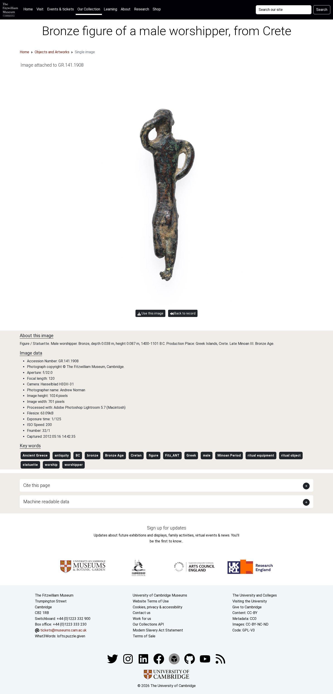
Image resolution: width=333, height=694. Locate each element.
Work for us (142, 619)
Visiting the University (249, 601)
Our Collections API (148, 624)
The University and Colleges (254, 595)
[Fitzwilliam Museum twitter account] (113, 658)
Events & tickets (60, 9)
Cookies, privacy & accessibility (157, 607)
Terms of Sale (144, 636)
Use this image (152, 313)
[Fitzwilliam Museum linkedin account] (159, 658)
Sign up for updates (166, 528)
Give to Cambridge (247, 607)
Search (321, 9)
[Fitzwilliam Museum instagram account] (128, 658)
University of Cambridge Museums (160, 595)
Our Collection (88, 9)
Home (29, 9)
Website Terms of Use (151, 601)
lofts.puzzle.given (71, 636)
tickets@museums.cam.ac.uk (63, 630)
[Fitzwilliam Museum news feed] (220, 658)
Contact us (141, 613)
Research (141, 9)
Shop (157, 9)
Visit (39, 9)
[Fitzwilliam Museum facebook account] (144, 658)
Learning (110, 9)
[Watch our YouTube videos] (205, 658)
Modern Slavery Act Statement (158, 630)
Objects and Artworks (52, 52)
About (125, 9)
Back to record (184, 313)
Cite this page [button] (36, 485)
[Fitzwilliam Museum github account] (190, 658)
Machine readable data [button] (46, 501)
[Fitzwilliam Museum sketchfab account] (174, 658)
